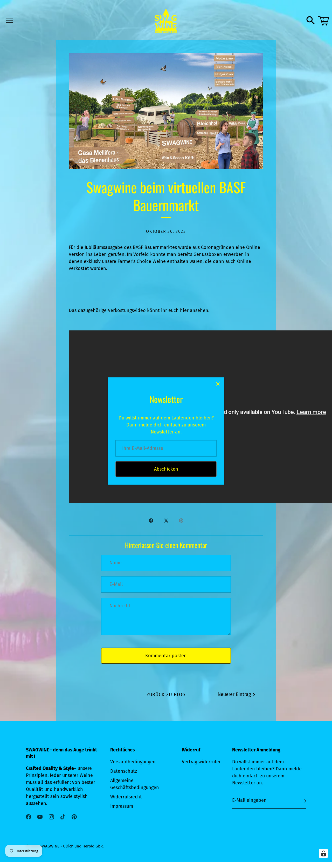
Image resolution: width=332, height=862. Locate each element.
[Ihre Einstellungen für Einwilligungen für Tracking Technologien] (323, 853)
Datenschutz (123, 771)
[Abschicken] (303, 801)
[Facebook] (28, 816)
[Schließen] (218, 384)
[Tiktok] (62, 816)
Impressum (121, 806)
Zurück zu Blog (166, 694)
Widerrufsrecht (126, 797)
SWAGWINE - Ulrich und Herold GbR (71, 846)
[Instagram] (51, 816)
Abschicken (166, 469)
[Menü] (9, 20)
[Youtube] (40, 816)
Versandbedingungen (133, 762)
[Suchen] (310, 20)
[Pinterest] (74, 816)
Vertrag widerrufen (202, 762)
